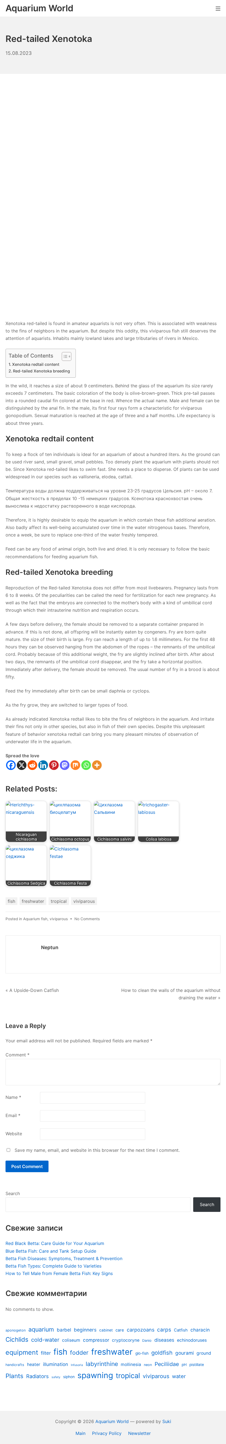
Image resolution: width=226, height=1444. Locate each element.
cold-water (45, 1339)
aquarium (41, 1329)
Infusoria (77, 1365)
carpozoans (140, 1330)
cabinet (106, 1330)
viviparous (84, 901)
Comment (17, 1054)
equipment (22, 1352)
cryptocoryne (125, 1340)
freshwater (33, 901)
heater (33, 1364)
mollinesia (131, 1364)
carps (164, 1330)
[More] (97, 765)
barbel (64, 1330)
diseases (164, 1340)
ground (204, 1353)
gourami (184, 1353)
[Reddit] (32, 765)
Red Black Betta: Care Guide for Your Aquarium (55, 1243)
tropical (59, 901)
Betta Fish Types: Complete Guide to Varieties (53, 1266)
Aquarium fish (35, 919)
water (179, 1376)
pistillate (196, 1364)
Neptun (49, 947)
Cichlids (17, 1339)
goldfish (162, 1352)
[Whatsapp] (86, 765)
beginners (85, 1330)
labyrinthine (102, 1363)
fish (11, 901)
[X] (21, 765)
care (119, 1330)
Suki (166, 1421)
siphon (69, 1377)
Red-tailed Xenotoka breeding (41, 371)
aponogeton (16, 1330)
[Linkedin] (43, 765)
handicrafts (15, 1365)
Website (14, 1133)
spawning (95, 1375)
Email (13, 1115)
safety (56, 1377)
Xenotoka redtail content (35, 364)
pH (184, 1364)
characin (200, 1330)
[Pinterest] (54, 765)
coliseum (71, 1340)
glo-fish (142, 1353)
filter (46, 1353)
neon (148, 1365)
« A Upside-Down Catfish (32, 990)
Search (13, 1193)
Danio (147, 1340)
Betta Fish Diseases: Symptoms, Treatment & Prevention (64, 1258)
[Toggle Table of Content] (64, 356)
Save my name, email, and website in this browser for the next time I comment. (97, 1150)
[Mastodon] (64, 765)
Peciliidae (167, 1364)
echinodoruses (192, 1340)
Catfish (181, 1330)
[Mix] (75, 765)
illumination (55, 1364)
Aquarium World (112, 1421)
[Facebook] (11, 765)
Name (13, 1097)
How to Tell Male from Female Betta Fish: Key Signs (59, 1273)
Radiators (37, 1376)
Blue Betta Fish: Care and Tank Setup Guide (51, 1251)
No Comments (87, 919)
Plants (14, 1375)
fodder (79, 1352)
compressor (96, 1340)
